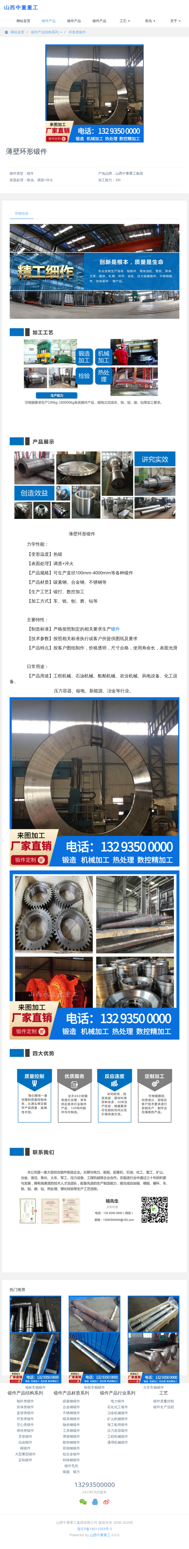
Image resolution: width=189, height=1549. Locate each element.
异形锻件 (25, 1436)
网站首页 (23, 20)
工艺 (123, 20)
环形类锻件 (77, 32)
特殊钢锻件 (71, 1460)
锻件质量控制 (163, 1401)
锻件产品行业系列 (99, 22)
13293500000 (94, 1484)
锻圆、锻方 (71, 1471)
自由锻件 (25, 1442)
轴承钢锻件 (71, 1424)
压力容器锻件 (117, 1430)
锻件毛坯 (71, 1465)
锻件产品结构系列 (49, 22)
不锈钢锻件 (71, 1412)
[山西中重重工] (20, 7)
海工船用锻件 (117, 1424)
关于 (174, 20)
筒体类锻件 (25, 1407)
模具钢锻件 (71, 1418)
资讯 (149, 20)
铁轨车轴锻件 (94, 1387)
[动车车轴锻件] (94, 1321)
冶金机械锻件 (117, 1412)
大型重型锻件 (25, 1454)
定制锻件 (25, 1460)
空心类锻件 (25, 1424)
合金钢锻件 (71, 1407)
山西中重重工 (100, 1535)
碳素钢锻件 (71, 1401)
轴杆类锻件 (25, 1401)
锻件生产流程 (163, 1407)
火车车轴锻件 (153, 1387)
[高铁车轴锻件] (153, 1321)
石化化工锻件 (117, 1407)
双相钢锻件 (71, 1448)
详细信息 (22, 213)
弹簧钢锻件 (71, 1436)
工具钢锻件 (71, 1430)
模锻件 (25, 1448)
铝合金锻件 (71, 1454)
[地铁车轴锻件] (35, 1357)
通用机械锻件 (117, 1442)
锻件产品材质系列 (74, 22)
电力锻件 (118, 1401)
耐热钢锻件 (71, 1442)
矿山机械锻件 (117, 1418)
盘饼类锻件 (25, 1412)
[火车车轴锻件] (153, 1357)
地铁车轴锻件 (35, 1387)
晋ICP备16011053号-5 (94, 1528)
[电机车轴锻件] (35, 1321)
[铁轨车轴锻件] (94, 1357)
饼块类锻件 (25, 1430)
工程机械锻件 (117, 1436)
